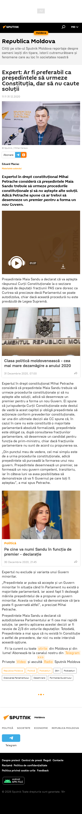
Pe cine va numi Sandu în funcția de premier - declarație (38, 552)
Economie (41, 728)
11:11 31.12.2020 (11, 96)
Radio (48, 662)
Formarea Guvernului (61, 677)
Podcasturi (45, 670)
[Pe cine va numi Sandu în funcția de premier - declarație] (41, 515)
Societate (23, 728)
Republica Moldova (13, 670)
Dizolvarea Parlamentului (16, 677)
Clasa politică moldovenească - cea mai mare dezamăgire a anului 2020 (37, 363)
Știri (57, 670)
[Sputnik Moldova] (11, 28)
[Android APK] (14, 781)
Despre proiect (11, 760)
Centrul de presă (32, 760)
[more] (76, 373)
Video (21, 662)
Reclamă (7, 765)
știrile (42, 648)
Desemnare (39, 677)
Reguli (47, 760)
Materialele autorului (12, 168)
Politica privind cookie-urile (18, 770)
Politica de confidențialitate (30, 765)
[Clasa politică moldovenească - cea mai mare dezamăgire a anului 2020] (41, 331)
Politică (10, 543)
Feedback (43, 770)
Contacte (58, 760)
